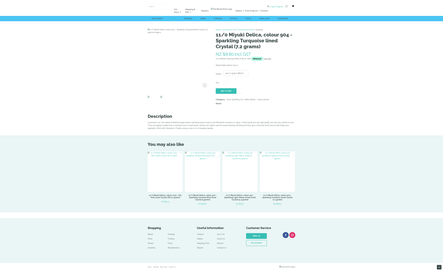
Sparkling (259, 30)
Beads (173, 19)
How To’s (221, 234)
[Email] (230, 103)
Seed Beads (227, 30)
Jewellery (264, 19)
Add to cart (226, 91)
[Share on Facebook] (223, 103)
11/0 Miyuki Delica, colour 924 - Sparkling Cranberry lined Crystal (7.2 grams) (277, 197)
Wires (203, 19)
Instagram (292, 235)
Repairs (205, 11)
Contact (264, 11)
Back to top (163, 267)
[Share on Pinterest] (233, 103)
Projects (200, 234)
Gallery (238, 11)
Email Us (256, 236)
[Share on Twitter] (226, 103)
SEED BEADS (157, 19)
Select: (219, 74)
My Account (256, 243)
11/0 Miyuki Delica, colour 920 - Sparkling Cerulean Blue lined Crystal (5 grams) (203, 197)
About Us (221, 239)
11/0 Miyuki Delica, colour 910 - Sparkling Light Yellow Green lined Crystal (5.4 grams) (240, 197)
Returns (220, 243)
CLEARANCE (282, 19)
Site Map (156, 267)
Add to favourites (179, 154)
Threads (218, 19)
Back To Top (439, 267)
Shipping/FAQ (203, 243)
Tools (248, 19)
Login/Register (276, 6)
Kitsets (233, 19)
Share (218, 103)
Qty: (217, 83)
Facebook (286, 235)
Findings (188, 19)
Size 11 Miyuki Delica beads (243, 30)
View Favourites (286, 6)
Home (149, 267)
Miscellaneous (174, 248)
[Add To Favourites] (240, 90)
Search (171, 6)
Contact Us (221, 248)
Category (220, 99)
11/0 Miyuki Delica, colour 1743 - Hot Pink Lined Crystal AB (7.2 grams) (165, 196)
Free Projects (251, 11)
